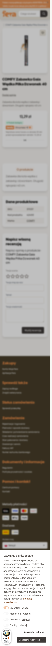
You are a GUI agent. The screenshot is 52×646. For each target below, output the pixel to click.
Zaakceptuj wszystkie (29, 639)
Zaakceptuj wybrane (34, 632)
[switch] (6, 641)
